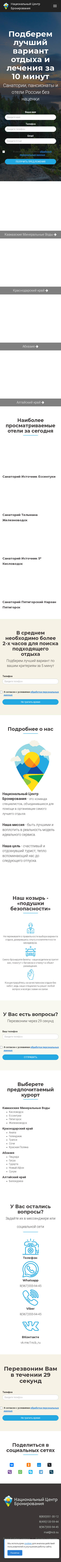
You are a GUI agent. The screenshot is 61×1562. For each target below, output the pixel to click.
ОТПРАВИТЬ (30, 1057)
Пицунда (14, 1156)
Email (30, 136)
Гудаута (13, 1164)
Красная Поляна (18, 1147)
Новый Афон (16, 1167)
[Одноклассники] (29, 1465)
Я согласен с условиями (32, 153)
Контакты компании (46, 1538)
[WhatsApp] (20, 1472)
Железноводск (18, 1122)
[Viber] (10, 1472)
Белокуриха (16, 1181)
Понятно (14, 1552)
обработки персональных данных (36, 153)
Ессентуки (15, 1115)
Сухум (12, 1171)
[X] (49, 1465)
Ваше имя (30, 112)
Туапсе (13, 1139)
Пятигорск (15, 1119)
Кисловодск (16, 1111)
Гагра (12, 1160)
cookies (28, 1543)
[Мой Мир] (39, 1465)
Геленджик (15, 1136)
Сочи (12, 1143)
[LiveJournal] (51, 1472)
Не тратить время (30, 702)
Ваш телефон (10, 1031)
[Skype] (31, 1472)
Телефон (31, 124)
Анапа (12, 1132)
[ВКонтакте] (12, 1465)
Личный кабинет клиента (16, 1538)
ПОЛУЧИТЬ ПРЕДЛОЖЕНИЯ (30, 161)
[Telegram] (41, 1472)
